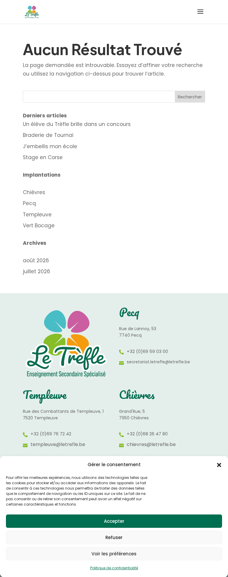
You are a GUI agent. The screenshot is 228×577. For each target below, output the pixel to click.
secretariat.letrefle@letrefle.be (158, 362)
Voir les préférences (114, 554)
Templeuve (37, 214)
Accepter (114, 521)
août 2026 (36, 260)
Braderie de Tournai (48, 135)
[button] (219, 465)
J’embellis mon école (50, 146)
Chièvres (34, 192)
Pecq (29, 203)
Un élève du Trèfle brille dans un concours (77, 124)
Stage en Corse (43, 157)
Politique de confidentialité (114, 567)
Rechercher (190, 97)
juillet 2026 (36, 271)
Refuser (114, 537)
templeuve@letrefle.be (58, 444)
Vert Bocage (39, 225)
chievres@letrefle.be (151, 444)
